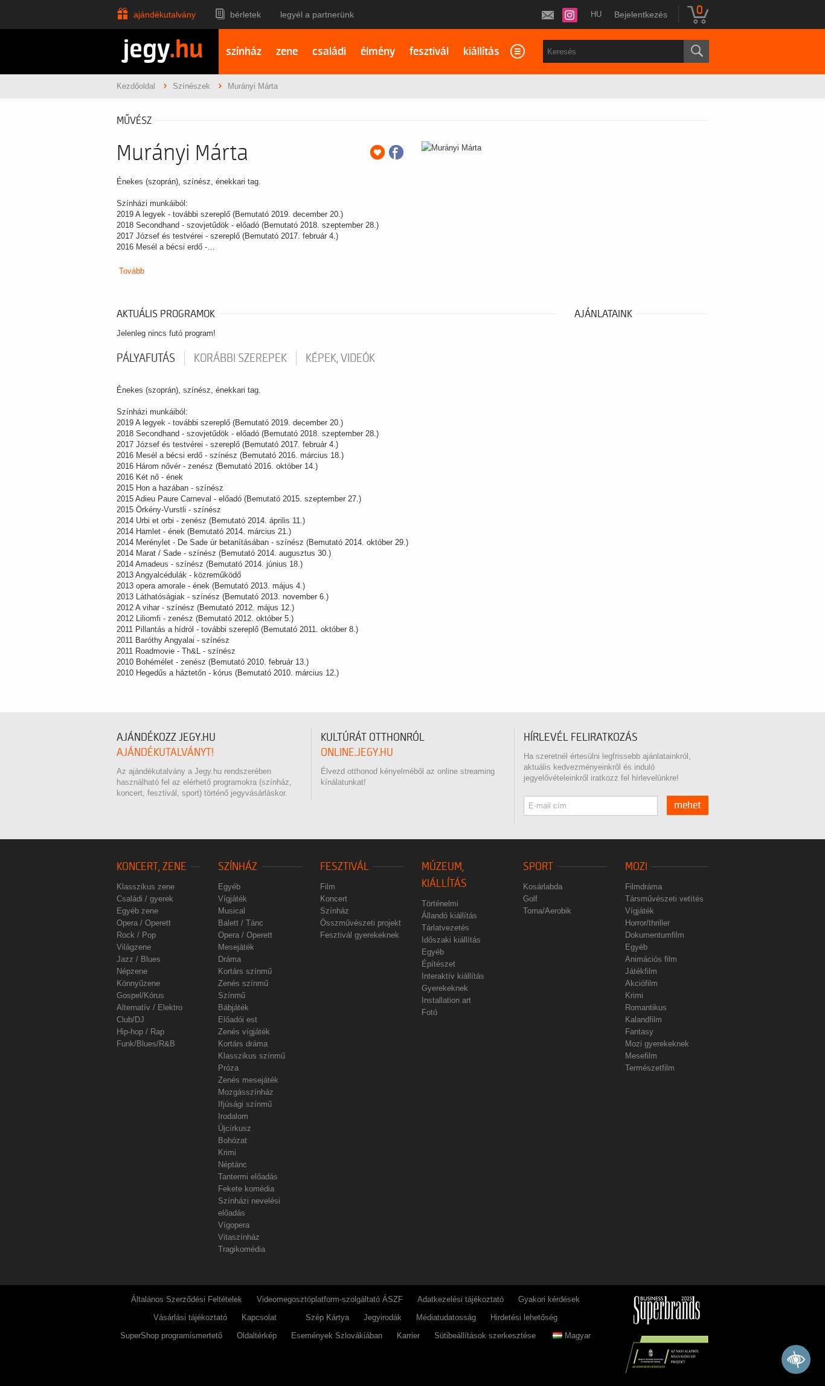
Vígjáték (232, 898)
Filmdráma (643, 886)
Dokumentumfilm (654, 935)
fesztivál (429, 51)
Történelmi (440, 903)
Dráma (229, 959)
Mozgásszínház (246, 1092)
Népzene (132, 971)
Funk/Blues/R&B (146, 1043)
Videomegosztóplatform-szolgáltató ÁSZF (330, 1299)
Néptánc (232, 1164)
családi (329, 51)
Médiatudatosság (446, 1317)
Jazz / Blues (139, 959)
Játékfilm (641, 971)
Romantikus (646, 1007)
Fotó (429, 1012)
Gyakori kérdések (549, 1299)
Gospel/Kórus (140, 995)
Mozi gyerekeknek (657, 1043)
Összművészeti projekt (360, 922)
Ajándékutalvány (164, 14)
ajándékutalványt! (165, 752)
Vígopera (233, 1225)
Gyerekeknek (445, 988)
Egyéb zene (137, 910)
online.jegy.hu (357, 752)
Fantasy (639, 1031)
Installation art (446, 1000)
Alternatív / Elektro (149, 1007)
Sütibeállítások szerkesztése (485, 1335)
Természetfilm (650, 1067)
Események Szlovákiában (336, 1335)
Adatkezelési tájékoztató (460, 1299)
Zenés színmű (243, 983)
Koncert (333, 898)
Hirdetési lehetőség (523, 1317)
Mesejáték (236, 947)
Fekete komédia (246, 1188)
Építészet (438, 964)
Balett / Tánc (240, 922)
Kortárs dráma (243, 1043)
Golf (530, 898)
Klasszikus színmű (251, 1055)
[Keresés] (696, 51)
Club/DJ (130, 1019)
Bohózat (232, 1140)
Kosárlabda (542, 886)
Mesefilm (641, 1055)
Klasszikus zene (146, 886)
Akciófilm (641, 983)
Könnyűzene (138, 983)
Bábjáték (233, 1007)
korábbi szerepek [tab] (240, 358)
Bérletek (245, 14)
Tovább (131, 271)
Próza (228, 1067)
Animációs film (651, 959)
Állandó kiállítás (449, 915)
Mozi (636, 866)
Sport (538, 866)
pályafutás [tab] (146, 358)
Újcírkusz (234, 1128)
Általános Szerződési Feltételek (186, 1299)
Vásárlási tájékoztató (190, 1317)
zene (287, 51)
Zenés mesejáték (248, 1080)
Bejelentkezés (640, 14)
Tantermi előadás (248, 1176)
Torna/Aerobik (547, 910)
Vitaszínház (239, 1237)
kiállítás (481, 51)
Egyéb (229, 886)
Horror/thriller (647, 922)
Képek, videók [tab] (340, 358)
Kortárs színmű (245, 971)
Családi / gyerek (145, 898)
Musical (231, 910)
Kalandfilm (643, 1019)
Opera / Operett (144, 922)
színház (244, 51)
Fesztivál (344, 866)
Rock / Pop (136, 935)
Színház (237, 866)
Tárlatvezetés (445, 927)
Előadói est (237, 1019)
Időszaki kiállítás (451, 939)
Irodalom (233, 1116)
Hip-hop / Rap (140, 1031)
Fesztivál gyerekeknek (359, 935)
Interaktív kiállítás (453, 976)
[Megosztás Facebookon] (396, 152)
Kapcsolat (259, 1317)
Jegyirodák (383, 1317)
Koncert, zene (152, 866)
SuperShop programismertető (171, 1335)
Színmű (231, 995)
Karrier (408, 1335)
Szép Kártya (327, 1317)
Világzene (134, 947)
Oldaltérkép (257, 1335)
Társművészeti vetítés (664, 898)
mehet (687, 805)
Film (327, 886)
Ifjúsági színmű (245, 1104)
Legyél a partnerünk (317, 14)
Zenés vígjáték (244, 1031)
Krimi (227, 1152)
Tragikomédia (241, 1249)
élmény (378, 51)
